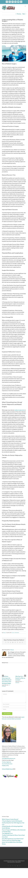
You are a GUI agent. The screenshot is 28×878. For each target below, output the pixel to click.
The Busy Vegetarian (6, 762)
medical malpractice (19, 410)
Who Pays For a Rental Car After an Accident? (20, 678)
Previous (19, 14)
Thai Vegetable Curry (7, 833)
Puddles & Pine (5, 765)
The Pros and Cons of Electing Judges (11, 840)
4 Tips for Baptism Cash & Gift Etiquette (12, 821)
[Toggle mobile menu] (25, 6)
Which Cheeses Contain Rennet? (10, 819)
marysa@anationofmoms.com (8, 758)
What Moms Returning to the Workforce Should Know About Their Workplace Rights (6, 680)
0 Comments (17, 632)
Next (23, 14)
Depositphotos (18, 862)
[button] (3, 676)
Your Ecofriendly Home (7, 763)
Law (13, 632)
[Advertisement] (14, 799)
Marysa (4, 632)
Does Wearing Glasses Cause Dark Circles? (13, 838)
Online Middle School (7, 769)
